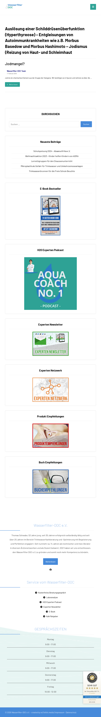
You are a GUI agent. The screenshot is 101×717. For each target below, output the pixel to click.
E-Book (52, 611)
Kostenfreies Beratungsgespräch (52, 592)
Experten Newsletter (52, 607)
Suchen (86, 124)
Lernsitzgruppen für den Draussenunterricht (51, 161)
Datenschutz (71, 712)
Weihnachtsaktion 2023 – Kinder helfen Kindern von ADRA (52, 156)
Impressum (59, 712)
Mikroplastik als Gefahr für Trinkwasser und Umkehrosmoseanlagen (52, 166)
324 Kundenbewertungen (92, 697)
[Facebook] (50, 570)
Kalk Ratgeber (52, 616)
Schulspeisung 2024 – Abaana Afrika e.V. (51, 151)
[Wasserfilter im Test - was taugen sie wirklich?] (15, 6)
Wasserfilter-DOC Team (16, 71)
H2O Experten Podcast (52, 602)
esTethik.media (47, 712)
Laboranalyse (52, 597)
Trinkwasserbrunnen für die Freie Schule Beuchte (52, 171)
